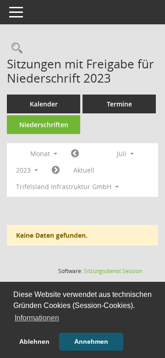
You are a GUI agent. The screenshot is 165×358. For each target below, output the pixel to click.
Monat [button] (41, 153)
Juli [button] (122, 153)
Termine (119, 104)
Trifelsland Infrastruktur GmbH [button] (64, 186)
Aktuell (83, 170)
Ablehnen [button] (34, 341)
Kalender (44, 104)
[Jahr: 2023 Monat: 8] (55, 170)
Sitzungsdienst (113, 271)
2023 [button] (24, 170)
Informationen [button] (37, 318)
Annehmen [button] (91, 341)
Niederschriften (43, 124)
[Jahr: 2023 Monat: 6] (75, 153)
